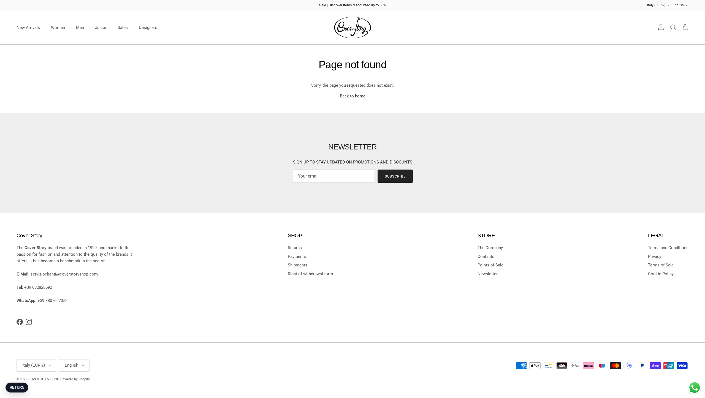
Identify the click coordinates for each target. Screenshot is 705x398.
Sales (123, 27)
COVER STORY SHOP (43, 379)
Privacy (654, 256)
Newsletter (488, 273)
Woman (58, 27)
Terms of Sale (661, 265)
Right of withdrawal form (310, 273)
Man (80, 27)
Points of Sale (490, 265)
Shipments (297, 265)
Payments (297, 256)
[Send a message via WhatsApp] (694, 387)
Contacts (486, 256)
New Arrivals (28, 27)
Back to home (352, 96)
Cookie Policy (661, 273)
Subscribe (395, 176)
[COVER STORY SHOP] (352, 27)
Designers (148, 27)
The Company (490, 247)
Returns (295, 247)
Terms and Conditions (668, 247)
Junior (101, 27)
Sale (323, 5)
